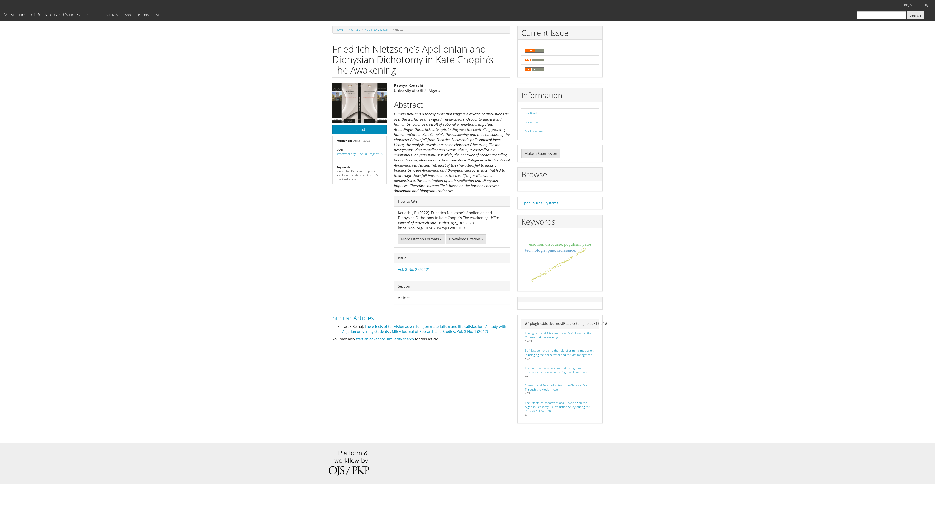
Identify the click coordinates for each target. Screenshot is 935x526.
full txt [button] (359, 129)
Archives (112, 14)
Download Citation (465, 238)
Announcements (137, 14)
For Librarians (534, 131)
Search (915, 15)
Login (927, 4)
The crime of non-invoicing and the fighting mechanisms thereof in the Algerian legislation (556, 370)
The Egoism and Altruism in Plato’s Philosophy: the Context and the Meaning (558, 335)
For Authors (533, 122)
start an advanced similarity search (385, 339)
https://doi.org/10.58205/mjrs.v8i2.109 (359, 156)
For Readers (533, 113)
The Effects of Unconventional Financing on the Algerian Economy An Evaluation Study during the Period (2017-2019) (557, 407)
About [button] (160, 14)
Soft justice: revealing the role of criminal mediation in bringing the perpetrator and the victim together (559, 352)
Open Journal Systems (539, 202)
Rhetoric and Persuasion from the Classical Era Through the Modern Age (556, 387)
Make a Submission (540, 153)
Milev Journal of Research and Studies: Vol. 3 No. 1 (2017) (440, 331)
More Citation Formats (420, 238)
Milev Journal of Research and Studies (42, 14)
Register (910, 4)
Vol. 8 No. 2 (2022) (376, 29)
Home (340, 29)
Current (92, 14)
